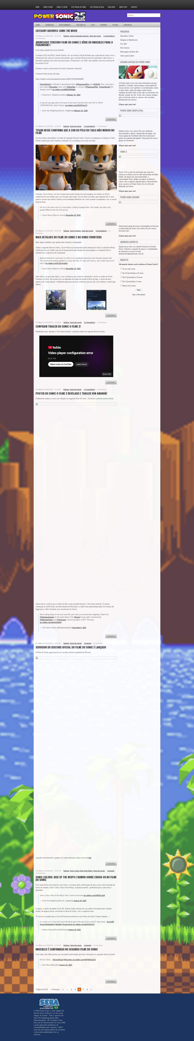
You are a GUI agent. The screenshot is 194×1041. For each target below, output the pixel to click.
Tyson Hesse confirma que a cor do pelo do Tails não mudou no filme (75, 131)
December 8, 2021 (79, 628)
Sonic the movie (95, 36)
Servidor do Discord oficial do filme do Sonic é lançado (71, 647)
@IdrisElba (71, 87)
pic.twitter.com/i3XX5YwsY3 (76, 105)
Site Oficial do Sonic (78, 7)
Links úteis (123, 7)
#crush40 (110, 922)
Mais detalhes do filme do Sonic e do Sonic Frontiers (69, 237)
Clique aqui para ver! (127, 104)
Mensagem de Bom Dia (129, 52)
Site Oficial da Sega (97, 7)
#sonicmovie (67, 924)
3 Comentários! (101, 231)
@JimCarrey (61, 620)
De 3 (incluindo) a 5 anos (132, 282)
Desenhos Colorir (126, 36)
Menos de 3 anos (129, 286)
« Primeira (55, 989)
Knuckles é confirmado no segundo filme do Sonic (67, 949)
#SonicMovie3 (45, 84)
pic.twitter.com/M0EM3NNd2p (64, 90)
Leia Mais (111, 119)
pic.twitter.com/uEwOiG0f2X (50, 622)
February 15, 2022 (73, 95)
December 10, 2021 (73, 215)
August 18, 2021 (80, 901)
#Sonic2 (77, 617)
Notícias (66, 36)
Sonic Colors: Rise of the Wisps (81, 871)
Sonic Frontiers (75, 231)
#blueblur (58, 924)
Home (37, 7)
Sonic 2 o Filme (62, 7)
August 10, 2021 (66, 965)
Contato (134, 7)
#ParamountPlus (92, 87)
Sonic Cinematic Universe (79, 36)
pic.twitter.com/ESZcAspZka (57, 263)
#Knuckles (53, 87)
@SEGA (96, 84)
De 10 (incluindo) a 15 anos (133, 273)
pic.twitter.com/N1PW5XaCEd (84, 960)
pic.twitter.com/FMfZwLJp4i (94, 895)
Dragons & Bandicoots (129, 40)
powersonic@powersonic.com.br (131, 254)
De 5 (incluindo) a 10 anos (133, 277)
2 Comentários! (108, 36)
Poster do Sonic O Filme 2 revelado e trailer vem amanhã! (71, 393)
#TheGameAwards (47, 617)
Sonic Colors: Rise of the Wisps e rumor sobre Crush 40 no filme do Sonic (76, 878)
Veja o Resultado (138, 295)
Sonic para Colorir (127, 56)
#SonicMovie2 (104, 87)
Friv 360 (123, 44)
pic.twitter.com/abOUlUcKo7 (83, 924)
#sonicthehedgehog (47, 924)
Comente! (87, 643)
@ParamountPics (82, 84)
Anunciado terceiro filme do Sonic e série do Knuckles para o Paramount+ (74, 43)
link (90, 858)
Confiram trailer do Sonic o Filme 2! (58, 326)
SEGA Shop (111, 7)
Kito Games (124, 48)
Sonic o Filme (48, 7)
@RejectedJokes (46, 620)
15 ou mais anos (129, 269)
